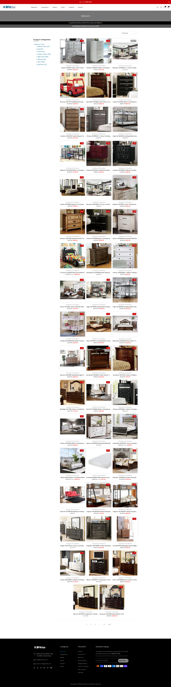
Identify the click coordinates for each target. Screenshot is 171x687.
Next (109, 624)
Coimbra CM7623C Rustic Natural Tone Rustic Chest (77, 136)
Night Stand (43, 57)
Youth (63, 7)
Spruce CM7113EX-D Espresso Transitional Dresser (89, 614)
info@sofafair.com (42, 660)
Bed (40, 49)
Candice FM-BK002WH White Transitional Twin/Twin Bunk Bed (80, 341)
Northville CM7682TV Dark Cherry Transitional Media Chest (105, 375)
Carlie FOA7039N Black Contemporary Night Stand (102, 238)
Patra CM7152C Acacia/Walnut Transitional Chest (102, 341)
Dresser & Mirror (44, 54)
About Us (80, 657)
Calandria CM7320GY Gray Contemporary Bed (128, 443)
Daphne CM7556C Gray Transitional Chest (126, 204)
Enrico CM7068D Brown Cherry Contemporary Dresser (130, 580)
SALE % (62, 666)
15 (104, 624)
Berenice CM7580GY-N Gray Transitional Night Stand (103, 204)
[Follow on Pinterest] (48, 668)
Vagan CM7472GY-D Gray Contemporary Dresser (76, 546)
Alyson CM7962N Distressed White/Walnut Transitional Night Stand (134, 238)
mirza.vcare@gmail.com (43, 664)
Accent (80, 7)
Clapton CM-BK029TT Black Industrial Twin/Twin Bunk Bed (131, 511)
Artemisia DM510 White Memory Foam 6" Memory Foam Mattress (107, 477)
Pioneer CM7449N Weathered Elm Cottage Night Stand (78, 238)
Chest (41, 52)
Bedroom (34, 7)
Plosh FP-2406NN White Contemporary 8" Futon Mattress (104, 409)
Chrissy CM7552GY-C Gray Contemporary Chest (102, 136)
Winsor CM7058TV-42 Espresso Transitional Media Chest (104, 580)
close (2, 2)
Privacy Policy (82, 660)
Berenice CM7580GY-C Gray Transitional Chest (128, 68)
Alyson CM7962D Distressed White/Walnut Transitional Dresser (106, 443)
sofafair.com (85, 684)
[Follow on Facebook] (34, 668)
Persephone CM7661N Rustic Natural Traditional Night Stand (105, 272)
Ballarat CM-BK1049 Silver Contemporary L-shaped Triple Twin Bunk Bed (83, 170)
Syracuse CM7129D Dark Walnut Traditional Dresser (116, 614)
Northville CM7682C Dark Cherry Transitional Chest (103, 102)
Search (80, 651)
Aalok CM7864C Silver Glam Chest (72, 68)
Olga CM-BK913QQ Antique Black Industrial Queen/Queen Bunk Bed (134, 136)
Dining (55, 7)
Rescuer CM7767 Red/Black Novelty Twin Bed (74, 102)
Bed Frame (42, 64)
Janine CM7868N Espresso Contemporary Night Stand (77, 204)
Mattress (42, 59)
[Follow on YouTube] (51, 668)
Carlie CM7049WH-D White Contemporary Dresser (76, 580)
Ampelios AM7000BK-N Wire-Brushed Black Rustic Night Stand (106, 546)
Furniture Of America (72, 66)
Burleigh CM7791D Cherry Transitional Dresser (75, 409)
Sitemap (80, 672)
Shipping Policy (82, 663)
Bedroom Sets (44, 46)
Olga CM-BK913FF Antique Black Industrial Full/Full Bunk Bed (132, 307)
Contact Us (81, 654)
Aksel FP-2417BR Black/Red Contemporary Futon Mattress (79, 511)
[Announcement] (85, 2)
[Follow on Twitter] (37, 668)
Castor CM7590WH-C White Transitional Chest (128, 272)
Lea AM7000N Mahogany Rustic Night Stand (127, 546)
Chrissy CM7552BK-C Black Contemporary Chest (128, 409)
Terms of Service (83, 666)
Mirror (41, 62)
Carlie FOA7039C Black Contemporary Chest (127, 102)
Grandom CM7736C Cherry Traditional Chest (127, 375)
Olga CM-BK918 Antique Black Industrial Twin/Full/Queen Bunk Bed (107, 307)
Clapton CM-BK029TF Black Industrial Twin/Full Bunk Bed (104, 511)
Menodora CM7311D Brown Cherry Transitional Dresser (130, 341)
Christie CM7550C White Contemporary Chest (101, 68)
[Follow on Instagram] (41, 668)
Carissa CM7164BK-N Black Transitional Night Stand (129, 170)
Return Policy (82, 669)
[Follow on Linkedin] (44, 668)
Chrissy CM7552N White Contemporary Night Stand (76, 443)
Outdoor (71, 7)
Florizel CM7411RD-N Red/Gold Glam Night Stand (102, 170)
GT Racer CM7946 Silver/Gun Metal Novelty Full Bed (77, 272)
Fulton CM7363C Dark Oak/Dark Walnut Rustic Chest (77, 307)
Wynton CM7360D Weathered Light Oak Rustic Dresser (77, 375)
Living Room (45, 7)
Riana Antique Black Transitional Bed (73, 477)
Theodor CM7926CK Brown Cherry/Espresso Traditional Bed (132, 477)
